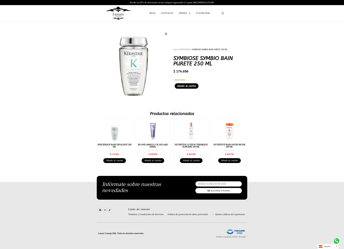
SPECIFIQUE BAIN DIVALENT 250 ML (114, 145)
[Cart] (222, 13)
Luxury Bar (203, 13)
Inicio (175, 49)
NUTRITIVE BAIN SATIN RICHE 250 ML (229, 145)
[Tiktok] (110, 210)
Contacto (167, 13)
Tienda (183, 13)
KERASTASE (185, 49)
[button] (166, 34)
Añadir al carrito (186, 86)
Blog (153, 13)
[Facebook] (100, 210)
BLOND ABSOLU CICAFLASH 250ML (153, 145)
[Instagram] (105, 210)
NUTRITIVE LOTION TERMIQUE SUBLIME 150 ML (191, 145)
